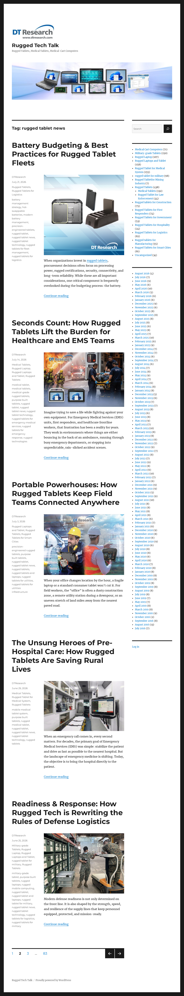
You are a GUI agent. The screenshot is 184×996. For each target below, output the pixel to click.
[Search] (168, 128)
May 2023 (140, 420)
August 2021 (142, 500)
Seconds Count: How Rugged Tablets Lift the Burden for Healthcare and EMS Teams (66, 331)
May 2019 (140, 602)
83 (46, 953)
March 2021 (141, 518)
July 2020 (140, 549)
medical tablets (21, 388)
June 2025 (140, 326)
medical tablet (20, 384)
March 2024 (142, 383)
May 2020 (140, 556)
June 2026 (141, 281)
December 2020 (144, 530)
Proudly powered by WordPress (53, 980)
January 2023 (142, 435)
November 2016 (144, 613)
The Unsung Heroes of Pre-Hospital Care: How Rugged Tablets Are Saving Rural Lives (63, 655)
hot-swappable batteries (19, 211)
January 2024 (142, 390)
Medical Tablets (21, 364)
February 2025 (143, 341)
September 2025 (144, 315)
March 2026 (142, 292)
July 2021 (140, 503)
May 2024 (140, 375)
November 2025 (144, 307)
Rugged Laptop (21, 368)
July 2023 (140, 413)
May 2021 (140, 511)
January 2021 (142, 526)
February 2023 (143, 432)
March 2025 (142, 337)
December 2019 (144, 575)
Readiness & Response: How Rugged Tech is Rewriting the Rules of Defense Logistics (67, 812)
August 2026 (142, 273)
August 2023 (142, 409)
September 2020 (144, 541)
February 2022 (143, 477)
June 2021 (140, 507)
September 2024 (144, 360)
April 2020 (141, 560)
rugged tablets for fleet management (23, 248)
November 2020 (144, 534)
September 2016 (144, 620)
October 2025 (142, 311)
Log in (135, 646)
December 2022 (144, 439)
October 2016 (142, 617)
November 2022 (144, 443)
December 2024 (144, 349)
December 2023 (144, 394)
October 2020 (142, 537)
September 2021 (144, 496)
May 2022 (140, 466)
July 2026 (140, 277)
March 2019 (142, 609)
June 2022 (140, 462)
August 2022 (142, 454)
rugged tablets (97, 260)
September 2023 (144, 405)
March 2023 (142, 428)
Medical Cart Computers (148, 149)
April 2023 (141, 424)
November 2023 (144, 398)
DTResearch (19, 176)
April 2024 (141, 379)
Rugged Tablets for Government (153, 217)
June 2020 (140, 552)
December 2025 (144, 303)
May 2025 (140, 330)
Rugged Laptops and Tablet (150, 160)
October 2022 (142, 447)
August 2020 (142, 545)
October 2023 (142, 401)
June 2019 (140, 598)
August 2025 (142, 318)
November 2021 (144, 488)
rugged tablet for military (149, 175)
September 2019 (144, 586)
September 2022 (144, 451)
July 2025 (140, 322)
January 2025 (142, 345)
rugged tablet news (23, 237)
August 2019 (142, 590)
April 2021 (140, 515)
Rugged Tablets (21, 187)
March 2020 (142, 564)
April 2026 (141, 288)
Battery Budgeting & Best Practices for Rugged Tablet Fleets (64, 154)
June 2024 (140, 371)
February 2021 (143, 522)
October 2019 (142, 583)
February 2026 (143, 296)
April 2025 (141, 333)
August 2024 (142, 364)
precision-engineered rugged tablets (23, 550)
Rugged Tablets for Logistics (151, 232)
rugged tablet (20, 233)
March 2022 (142, 473)
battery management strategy (20, 203)
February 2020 (143, 568)
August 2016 (142, 624)
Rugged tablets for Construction (153, 202)
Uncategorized (143, 255)
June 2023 (140, 417)
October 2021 (142, 492)
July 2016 (140, 628)
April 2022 (141, 469)
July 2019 (140, 594)
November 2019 (144, 579)
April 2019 (141, 605)
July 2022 (140, 458)
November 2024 (144, 352)
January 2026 (142, 299)
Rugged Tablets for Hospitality (152, 225)
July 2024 (140, 367)
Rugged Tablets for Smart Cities (22, 538)
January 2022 (142, 481)
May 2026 (140, 284)
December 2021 (144, 484)
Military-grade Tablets (148, 153)
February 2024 (143, 386)
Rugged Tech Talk (35, 45)
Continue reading (56, 296)
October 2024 (142, 356)
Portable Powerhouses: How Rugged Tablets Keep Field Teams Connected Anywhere (65, 493)
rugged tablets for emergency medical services (24, 422)
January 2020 (142, 571)
